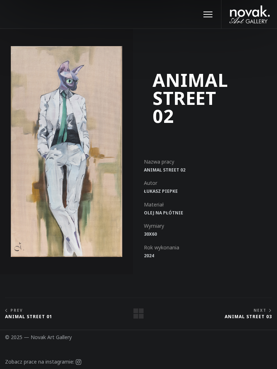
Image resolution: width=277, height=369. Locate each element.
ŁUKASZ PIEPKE (161, 191)
